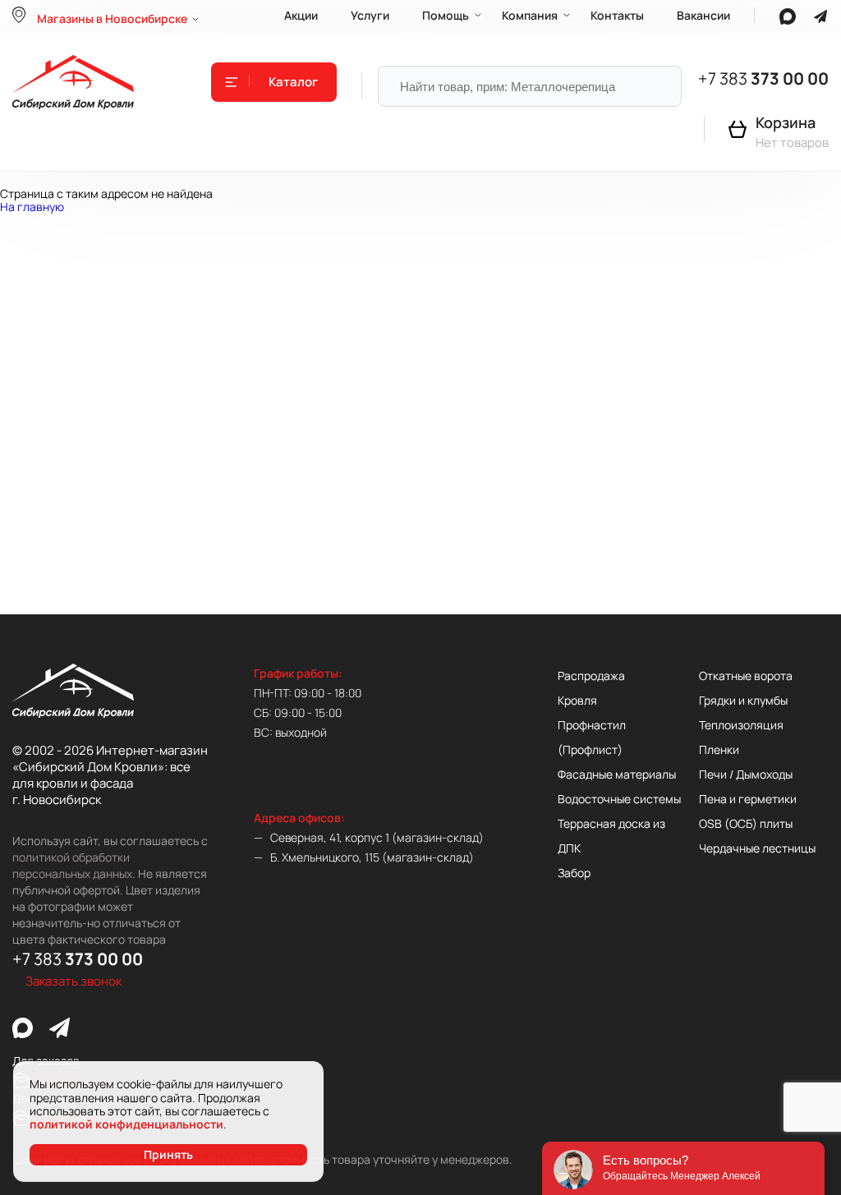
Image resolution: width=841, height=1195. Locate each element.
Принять (168, 1154)
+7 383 (763, 78)
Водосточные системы (619, 799)
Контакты (617, 15)
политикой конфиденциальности (126, 1124)
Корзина (786, 122)
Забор (574, 872)
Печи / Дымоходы (746, 774)
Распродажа (591, 675)
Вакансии (703, 15)
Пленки (719, 749)
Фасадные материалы (617, 774)
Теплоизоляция (741, 725)
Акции (301, 15)
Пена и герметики (748, 799)
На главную (32, 206)
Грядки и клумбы (743, 700)
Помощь (445, 15)
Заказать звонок (73, 981)
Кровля (577, 700)
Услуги (370, 15)
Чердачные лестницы (757, 848)
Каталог (293, 82)
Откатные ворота (746, 675)
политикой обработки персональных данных (72, 865)
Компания (530, 15)
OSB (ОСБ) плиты (746, 823)
